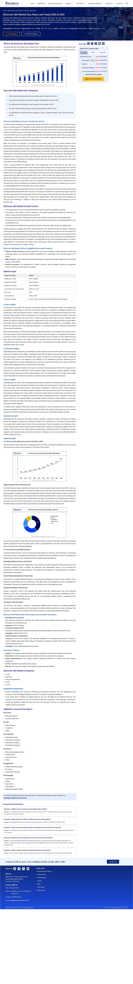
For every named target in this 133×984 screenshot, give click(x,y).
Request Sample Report (66, 512)
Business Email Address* (51, 484)
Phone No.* (47, 490)
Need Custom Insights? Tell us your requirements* (58, 497)
